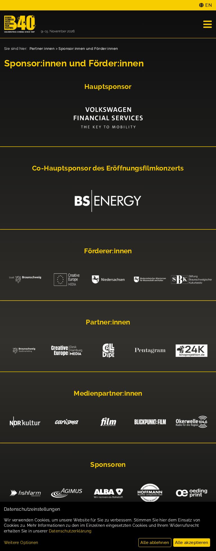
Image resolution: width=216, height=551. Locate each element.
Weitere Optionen (21, 543)
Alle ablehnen (154, 542)
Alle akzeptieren (191, 542)
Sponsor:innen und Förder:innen (88, 48)
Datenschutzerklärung (70, 531)
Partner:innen (42, 48)
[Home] (39, 24)
